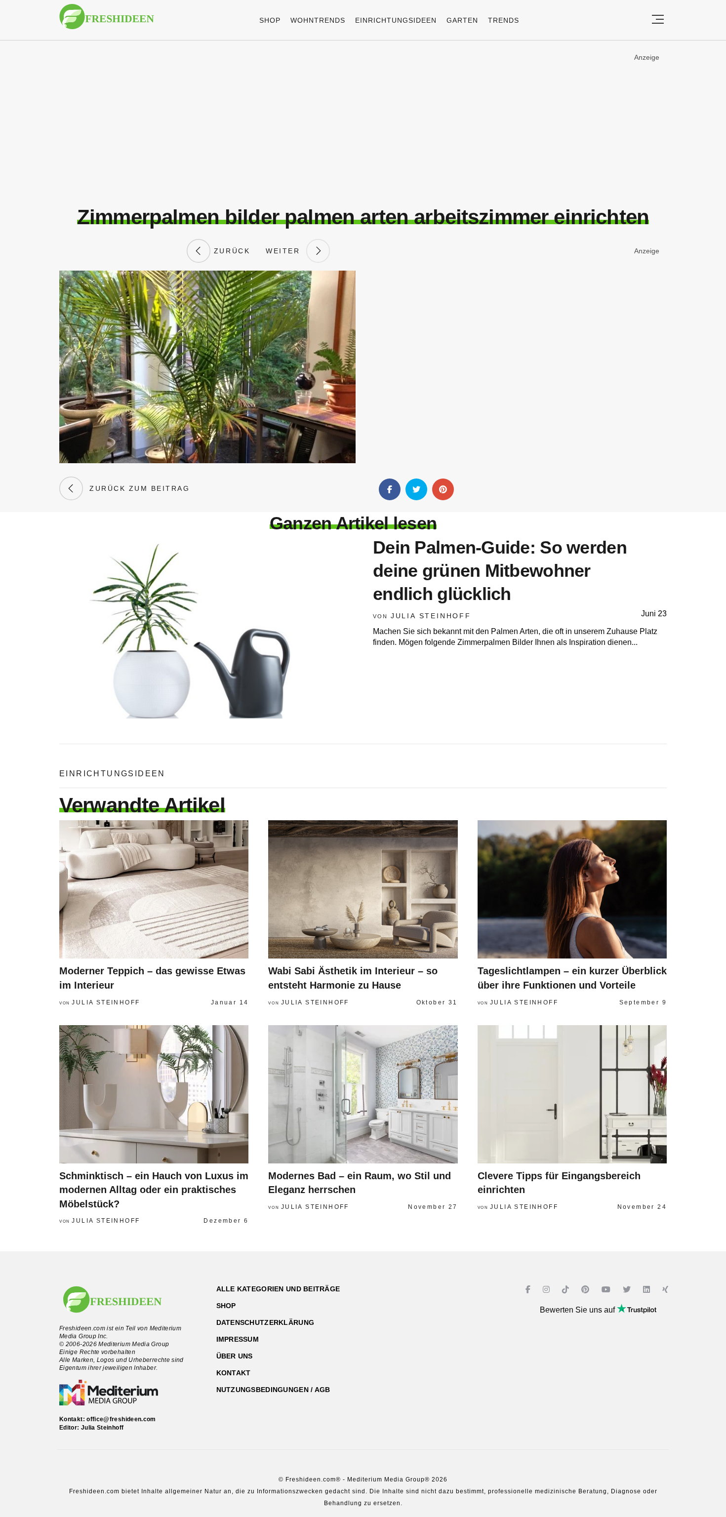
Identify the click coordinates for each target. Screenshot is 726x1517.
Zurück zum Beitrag (136, 488)
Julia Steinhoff (431, 616)
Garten (462, 20)
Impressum (237, 1339)
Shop (270, 20)
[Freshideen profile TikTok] (566, 1289)
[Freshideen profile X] (628, 1289)
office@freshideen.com (121, 1419)
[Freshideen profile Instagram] (547, 1289)
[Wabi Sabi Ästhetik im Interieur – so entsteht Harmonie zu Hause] (362, 889)
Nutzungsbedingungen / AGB (273, 1390)
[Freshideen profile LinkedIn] (647, 1289)
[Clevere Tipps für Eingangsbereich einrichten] (572, 1094)
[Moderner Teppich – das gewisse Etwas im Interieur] (153, 889)
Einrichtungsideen (396, 20)
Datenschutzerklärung (265, 1322)
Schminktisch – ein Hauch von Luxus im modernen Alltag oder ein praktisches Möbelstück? (153, 1189)
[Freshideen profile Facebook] (529, 1289)
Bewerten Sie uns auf (578, 1310)
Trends (503, 20)
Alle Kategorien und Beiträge (278, 1289)
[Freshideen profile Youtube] (607, 1289)
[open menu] (658, 20)
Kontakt (233, 1373)
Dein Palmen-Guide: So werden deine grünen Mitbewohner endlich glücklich (500, 570)
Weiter (286, 251)
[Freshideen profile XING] (666, 1289)
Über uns (234, 1356)
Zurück (230, 251)
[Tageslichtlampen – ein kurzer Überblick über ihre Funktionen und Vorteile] (572, 889)
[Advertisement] (363, 123)
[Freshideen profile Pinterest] (586, 1289)
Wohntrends (317, 20)
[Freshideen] (106, 21)
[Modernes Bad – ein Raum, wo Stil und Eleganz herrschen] (362, 1094)
